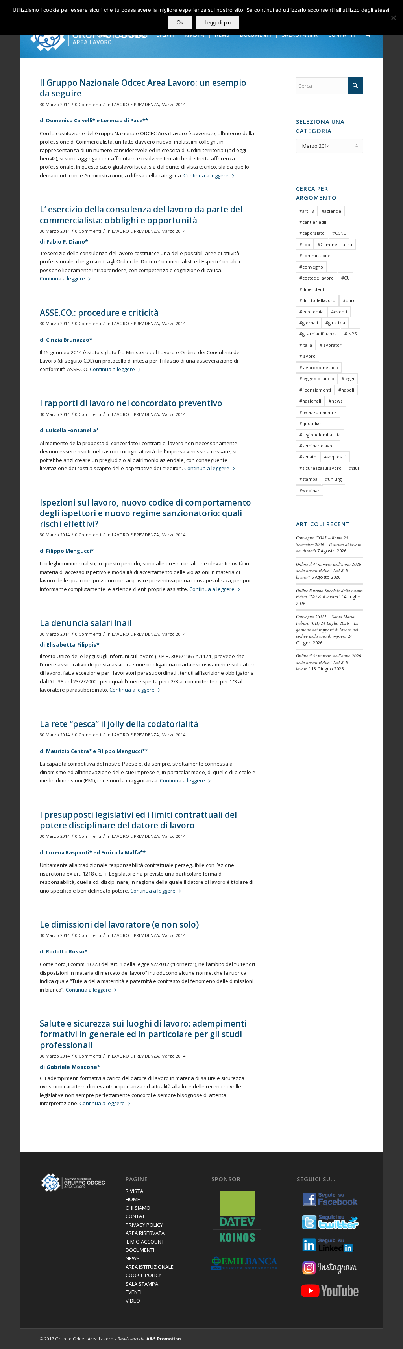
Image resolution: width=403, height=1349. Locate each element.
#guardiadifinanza (318, 334)
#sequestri (335, 457)
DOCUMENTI (140, 1249)
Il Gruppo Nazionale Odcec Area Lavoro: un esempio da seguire (143, 88)
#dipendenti (312, 289)
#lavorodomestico (318, 367)
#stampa (308, 479)
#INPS (350, 334)
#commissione (315, 255)
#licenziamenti (315, 390)
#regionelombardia (319, 435)
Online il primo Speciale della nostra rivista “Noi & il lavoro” (329, 593)
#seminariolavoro (318, 446)
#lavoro (307, 356)
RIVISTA (134, 1190)
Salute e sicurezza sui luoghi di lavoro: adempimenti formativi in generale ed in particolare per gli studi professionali (143, 1034)
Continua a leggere (206, 175)
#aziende (331, 211)
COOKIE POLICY (143, 1275)
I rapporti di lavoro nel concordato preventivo (131, 403)
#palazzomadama (318, 412)
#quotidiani (311, 423)
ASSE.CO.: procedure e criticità (99, 312)
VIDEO (133, 1300)
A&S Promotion (163, 1339)
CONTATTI (137, 1216)
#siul (354, 468)
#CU (345, 278)
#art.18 (306, 211)
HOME (133, 1199)
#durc (349, 300)
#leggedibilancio (316, 378)
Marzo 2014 (173, 104)
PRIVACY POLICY (144, 1224)
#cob (304, 244)
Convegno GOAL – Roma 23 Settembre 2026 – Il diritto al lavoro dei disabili (329, 544)
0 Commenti (88, 104)
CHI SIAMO (138, 1207)
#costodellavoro (316, 278)
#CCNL (339, 233)
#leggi (348, 378)
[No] (393, 18)
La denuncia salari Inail (85, 622)
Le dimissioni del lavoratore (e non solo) (119, 924)
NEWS (133, 1258)
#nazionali (310, 401)
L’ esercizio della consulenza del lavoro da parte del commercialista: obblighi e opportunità (141, 214)
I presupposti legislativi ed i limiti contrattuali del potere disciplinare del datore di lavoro (138, 820)
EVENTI (134, 1292)
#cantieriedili (313, 222)
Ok (180, 23)
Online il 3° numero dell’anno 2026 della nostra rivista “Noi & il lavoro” (328, 662)
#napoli (346, 390)
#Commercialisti (335, 244)
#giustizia (335, 323)
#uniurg (333, 479)
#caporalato (312, 233)
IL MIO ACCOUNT (145, 1241)
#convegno (311, 267)
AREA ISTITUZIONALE (150, 1266)
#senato (307, 457)
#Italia (305, 345)
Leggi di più (218, 23)
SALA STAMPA (142, 1283)
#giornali (308, 323)
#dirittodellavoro (317, 300)
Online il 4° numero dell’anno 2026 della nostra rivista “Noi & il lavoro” (328, 570)
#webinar (309, 490)
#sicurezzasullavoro (320, 468)
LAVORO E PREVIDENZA (135, 104)
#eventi (339, 312)
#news (335, 401)
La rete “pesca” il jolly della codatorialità (119, 723)
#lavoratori (331, 345)
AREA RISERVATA (145, 1233)
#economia (311, 312)
